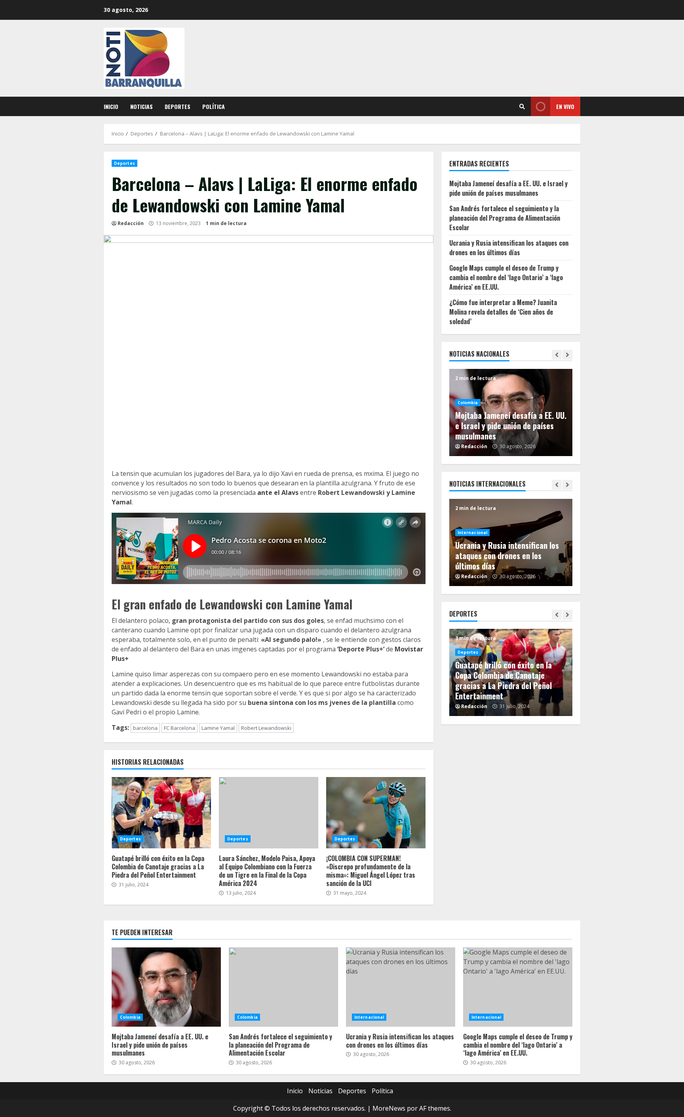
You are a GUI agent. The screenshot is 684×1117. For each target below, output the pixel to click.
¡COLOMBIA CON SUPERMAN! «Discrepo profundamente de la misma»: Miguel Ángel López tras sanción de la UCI (376, 812)
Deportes (177, 106)
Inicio (111, 106)
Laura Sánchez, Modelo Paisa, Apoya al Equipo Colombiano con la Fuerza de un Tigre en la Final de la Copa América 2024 (268, 812)
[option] (511, 412)
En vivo (565, 106)
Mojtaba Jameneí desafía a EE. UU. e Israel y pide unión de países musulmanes (508, 188)
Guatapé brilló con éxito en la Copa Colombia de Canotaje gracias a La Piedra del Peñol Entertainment (161, 812)
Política (213, 106)
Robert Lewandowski (266, 727)
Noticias (141, 106)
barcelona (145, 727)
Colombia (468, 402)
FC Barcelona (179, 727)
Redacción (131, 223)
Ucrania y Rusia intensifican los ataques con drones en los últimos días (508, 247)
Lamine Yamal (218, 727)
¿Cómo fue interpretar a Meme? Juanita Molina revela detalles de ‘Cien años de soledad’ (503, 312)
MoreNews (388, 1108)
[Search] (522, 106)
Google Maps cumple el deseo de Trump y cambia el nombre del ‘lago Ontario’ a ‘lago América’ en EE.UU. (506, 277)
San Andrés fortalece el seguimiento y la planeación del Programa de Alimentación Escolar (504, 218)
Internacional (472, 532)
